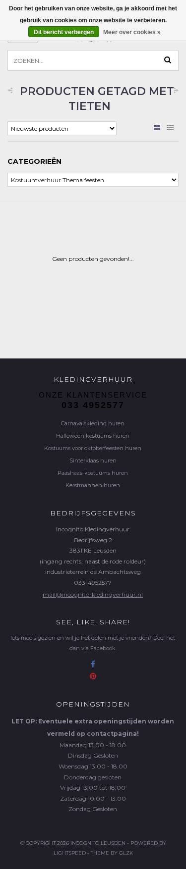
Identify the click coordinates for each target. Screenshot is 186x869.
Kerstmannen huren (92, 485)
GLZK (126, 853)
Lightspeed (70, 853)
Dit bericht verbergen (64, 32)
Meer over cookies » (132, 32)
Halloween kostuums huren (92, 435)
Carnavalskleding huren (92, 423)
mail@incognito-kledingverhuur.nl (93, 594)
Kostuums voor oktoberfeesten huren (92, 448)
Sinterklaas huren (93, 460)
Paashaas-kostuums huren (93, 472)
